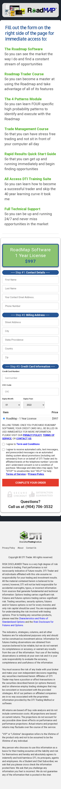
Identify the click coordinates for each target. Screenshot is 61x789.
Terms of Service (16, 474)
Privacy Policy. (36, 474)
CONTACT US (23, 438)
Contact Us (31, 548)
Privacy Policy (8, 548)
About (20, 548)
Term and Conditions (28, 444)
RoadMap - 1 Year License (21, 418)
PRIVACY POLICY (32, 435)
